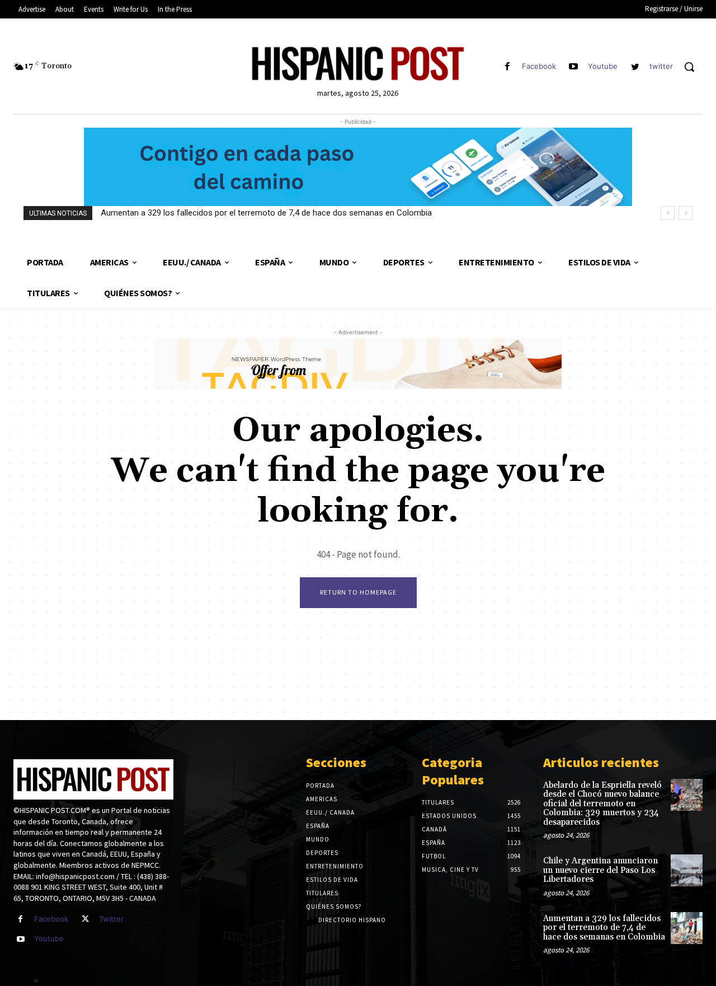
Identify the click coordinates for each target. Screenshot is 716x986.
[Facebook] (507, 66)
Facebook (539, 66)
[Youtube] (573, 66)
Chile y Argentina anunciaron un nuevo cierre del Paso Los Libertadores (600, 870)
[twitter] (635, 66)
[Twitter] (85, 919)
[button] (689, 66)
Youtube (603, 66)
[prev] (668, 213)
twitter (661, 66)
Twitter (111, 918)
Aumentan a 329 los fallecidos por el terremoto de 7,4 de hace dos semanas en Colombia (266, 213)
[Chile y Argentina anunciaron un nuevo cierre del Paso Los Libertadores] (687, 870)
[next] (686, 213)
